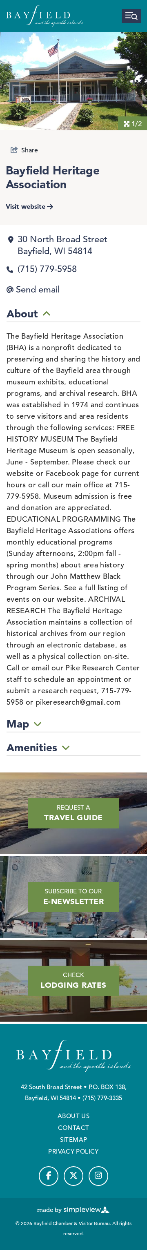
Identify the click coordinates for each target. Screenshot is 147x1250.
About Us (73, 1116)
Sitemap (73, 1139)
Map (18, 724)
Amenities (32, 747)
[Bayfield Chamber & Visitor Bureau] (44, 16)
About (22, 313)
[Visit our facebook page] (49, 1176)
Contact (73, 1128)
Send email (38, 289)
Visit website (25, 206)
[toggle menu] (131, 16)
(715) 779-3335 (102, 1098)
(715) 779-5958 (47, 269)
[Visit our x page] (73, 1176)
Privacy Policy (73, 1151)
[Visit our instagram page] (98, 1176)
